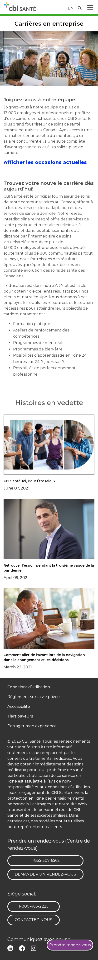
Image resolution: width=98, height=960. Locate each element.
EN (71, 8)
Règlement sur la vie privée (33, 697)
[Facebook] (23, 947)
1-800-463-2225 (34, 906)
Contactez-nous (33, 920)
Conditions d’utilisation (28, 687)
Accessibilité (18, 707)
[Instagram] (35, 947)
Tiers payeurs (20, 716)
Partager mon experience (32, 726)
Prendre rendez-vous (70, 945)
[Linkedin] (11, 947)
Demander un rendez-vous (45, 874)
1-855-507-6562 (45, 860)
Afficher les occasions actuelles (45, 162)
